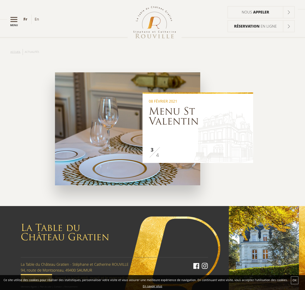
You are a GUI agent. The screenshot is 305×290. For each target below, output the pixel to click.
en (37, 19)
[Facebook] (196, 266)
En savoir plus (152, 286)
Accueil (15, 52)
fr (25, 19)
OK (295, 280)
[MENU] (16, 19)
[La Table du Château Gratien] (155, 22)
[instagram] (204, 266)
